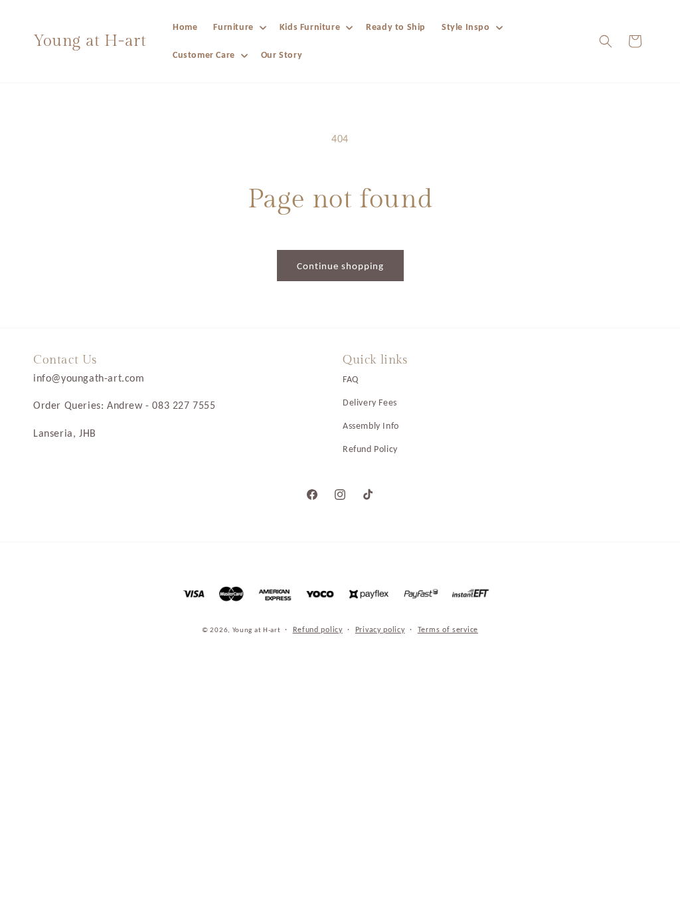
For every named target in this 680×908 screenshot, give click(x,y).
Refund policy (318, 629)
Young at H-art (257, 629)
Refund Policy (370, 449)
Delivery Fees (370, 402)
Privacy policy (380, 629)
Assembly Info (371, 425)
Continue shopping (340, 266)
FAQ (351, 379)
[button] (238, 27)
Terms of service (448, 629)
